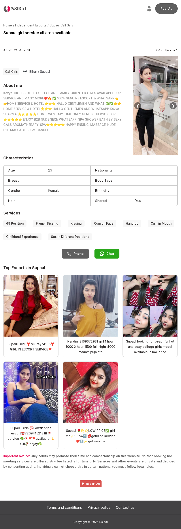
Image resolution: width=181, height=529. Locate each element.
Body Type (103, 181)
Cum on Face (103, 223)
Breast (13, 181)
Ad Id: (16, 50)
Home (7, 25)
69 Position (15, 223)
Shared (101, 201)
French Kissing (47, 223)
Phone (79, 253)
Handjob (132, 223)
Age (11, 170)
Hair (11, 201)
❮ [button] (138, 105)
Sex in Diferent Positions (70, 236)
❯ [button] (173, 105)
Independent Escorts (30, 25)
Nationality (104, 170)
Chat (110, 253)
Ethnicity (102, 191)
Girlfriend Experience (22, 236)
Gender (14, 191)
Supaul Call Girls (61, 25)
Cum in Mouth (161, 223)
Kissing (76, 223)
